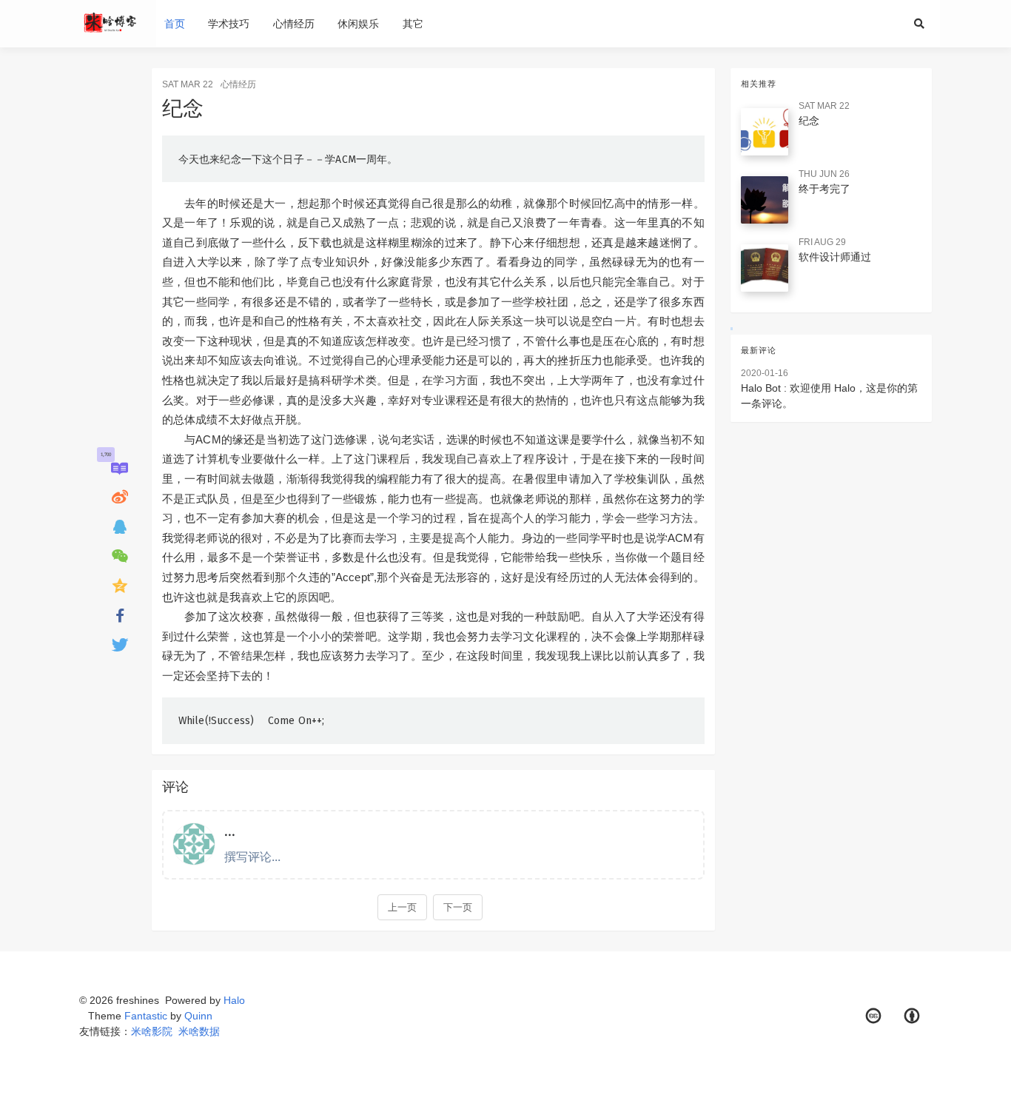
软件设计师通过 (835, 257)
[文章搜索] (923, 23)
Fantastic (145, 1016)
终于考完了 (824, 189)
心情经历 (294, 24)
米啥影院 (151, 1031)
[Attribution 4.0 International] (913, 1016)
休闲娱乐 (358, 24)
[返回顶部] (754, 1082)
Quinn (198, 1016)
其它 (413, 24)
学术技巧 (228, 24)
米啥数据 (199, 1031)
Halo (234, 1000)
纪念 (809, 121)
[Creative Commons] (873, 1016)
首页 (174, 24)
